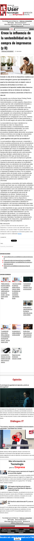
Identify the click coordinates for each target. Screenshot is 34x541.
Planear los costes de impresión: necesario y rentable (16, 356)
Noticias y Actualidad (26, 21)
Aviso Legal (26, 529)
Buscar (31, 29)
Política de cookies (6, 531)
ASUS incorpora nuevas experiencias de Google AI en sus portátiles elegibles (21, 472)
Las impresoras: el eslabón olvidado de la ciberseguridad (16, 333)
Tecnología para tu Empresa (10, 21)
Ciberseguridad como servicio (13, 24)
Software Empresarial (17, 26)
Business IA (26, 24)
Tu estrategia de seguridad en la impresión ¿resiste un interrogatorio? (14, 386)
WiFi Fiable (11, 22)
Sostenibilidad (9, 246)
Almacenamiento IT (20, 22)
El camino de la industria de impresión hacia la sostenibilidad (17, 260)
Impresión (2, 246)
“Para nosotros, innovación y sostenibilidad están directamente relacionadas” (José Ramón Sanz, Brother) (17, 427)
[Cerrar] (33, 537)
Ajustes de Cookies (20, 531)
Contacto (21, 532)
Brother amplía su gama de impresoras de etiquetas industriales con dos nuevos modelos (27, 311)
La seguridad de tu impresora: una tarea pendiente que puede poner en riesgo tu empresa (5, 358)
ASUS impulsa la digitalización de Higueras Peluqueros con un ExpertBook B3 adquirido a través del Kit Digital (19, 488)
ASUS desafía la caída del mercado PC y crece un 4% (20, 502)
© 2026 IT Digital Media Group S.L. (10, 529)
